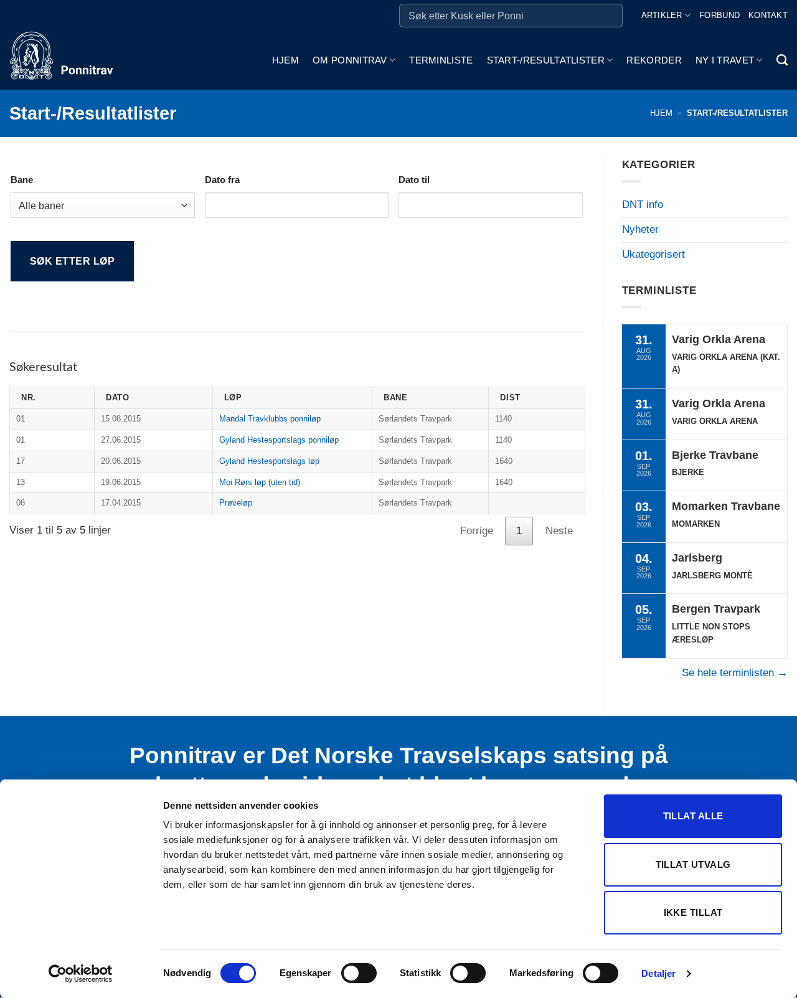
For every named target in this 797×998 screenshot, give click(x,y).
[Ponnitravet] (71, 60)
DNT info (642, 204)
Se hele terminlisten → (735, 673)
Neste (559, 531)
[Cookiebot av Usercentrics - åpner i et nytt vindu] (80, 973)
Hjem (285, 60)
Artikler (661, 15)
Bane (22, 179)
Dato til (414, 179)
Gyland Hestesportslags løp (269, 461)
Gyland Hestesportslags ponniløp (279, 440)
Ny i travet (725, 60)
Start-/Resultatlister (546, 60)
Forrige (476, 531)
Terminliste (441, 60)
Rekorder (653, 60)
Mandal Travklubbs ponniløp (270, 418)
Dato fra (222, 179)
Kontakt (768, 15)
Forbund (719, 15)
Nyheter (640, 229)
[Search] (782, 60)
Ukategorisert (653, 254)
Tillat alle (693, 816)
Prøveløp (235, 502)
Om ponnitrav (350, 60)
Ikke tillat (693, 912)
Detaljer (658, 973)
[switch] (359, 973)
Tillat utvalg (693, 864)
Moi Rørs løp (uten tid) (259, 482)
